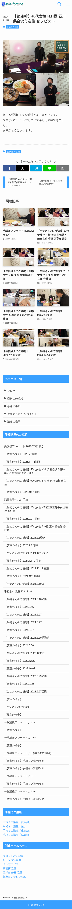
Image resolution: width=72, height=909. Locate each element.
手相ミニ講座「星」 (14, 826)
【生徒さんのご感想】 (17, 707)
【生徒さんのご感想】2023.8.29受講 (25, 676)
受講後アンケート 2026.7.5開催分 (24, 446)
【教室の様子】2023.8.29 (19, 683)
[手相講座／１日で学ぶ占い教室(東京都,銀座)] (12, 4)
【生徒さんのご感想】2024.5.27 (23, 614)
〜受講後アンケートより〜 (20, 722)
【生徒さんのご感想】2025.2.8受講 (24, 537)
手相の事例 (13, 406)
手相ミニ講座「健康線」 (17, 822)
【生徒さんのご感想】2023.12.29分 (25, 653)
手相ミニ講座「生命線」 (17, 830)
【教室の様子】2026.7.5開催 (21, 454)
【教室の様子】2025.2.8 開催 (21, 545)
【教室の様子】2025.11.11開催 (22, 461)
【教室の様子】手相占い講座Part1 (24, 760)
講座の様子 (13, 421)
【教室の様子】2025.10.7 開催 (22, 492)
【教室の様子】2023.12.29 (19, 660)
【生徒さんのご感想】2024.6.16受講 (25, 599)
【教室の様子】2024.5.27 (19, 630)
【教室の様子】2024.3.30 (19, 645)
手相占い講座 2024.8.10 (18, 591)
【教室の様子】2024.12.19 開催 (22, 560)
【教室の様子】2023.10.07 (19, 668)
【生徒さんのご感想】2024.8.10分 (24, 583)
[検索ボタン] (59, 4)
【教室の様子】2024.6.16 (19, 607)
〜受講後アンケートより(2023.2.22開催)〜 (29, 753)
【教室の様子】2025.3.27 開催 (22, 518)
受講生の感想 (12, 26)
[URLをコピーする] (62, 168)
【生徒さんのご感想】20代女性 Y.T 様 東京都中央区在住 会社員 (36, 509)
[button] (9, 168)
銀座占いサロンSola (14, 876)
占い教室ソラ (11, 864)
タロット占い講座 (13, 856)
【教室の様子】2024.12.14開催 (22, 576)
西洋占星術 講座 (12, 872)
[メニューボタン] (68, 4)
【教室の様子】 (13, 699)
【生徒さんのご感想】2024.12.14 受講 (26, 568)
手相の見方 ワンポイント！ (23, 414)
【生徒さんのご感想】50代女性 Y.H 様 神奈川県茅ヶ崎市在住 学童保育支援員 (35, 471)
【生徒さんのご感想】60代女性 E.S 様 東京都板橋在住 (35, 482)
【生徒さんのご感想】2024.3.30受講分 (26, 637)
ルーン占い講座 (12, 860)
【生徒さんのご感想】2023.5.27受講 (25, 691)
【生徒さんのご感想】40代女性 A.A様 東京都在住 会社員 (35, 528)
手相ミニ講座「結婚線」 (17, 834)
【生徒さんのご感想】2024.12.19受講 (26, 553)
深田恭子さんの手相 (16, 499)
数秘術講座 (9, 868)
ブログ (11, 390)
